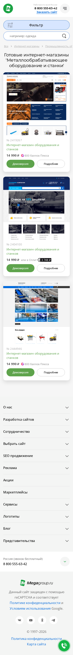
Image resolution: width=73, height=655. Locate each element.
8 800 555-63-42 (45, 8)
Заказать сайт (46, 12)
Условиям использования (31, 608)
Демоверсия (20, 164)
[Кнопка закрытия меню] (70, 3)
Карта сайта (36, 644)
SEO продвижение (18, 456)
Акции (8, 480)
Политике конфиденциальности (35, 603)
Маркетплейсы (15, 492)
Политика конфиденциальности (36, 638)
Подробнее (51, 164)
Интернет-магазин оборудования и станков (32, 147)
